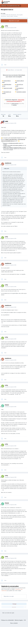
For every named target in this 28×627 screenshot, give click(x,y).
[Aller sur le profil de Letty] (2, 26)
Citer (5, 64)
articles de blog (15, 103)
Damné (7, 405)
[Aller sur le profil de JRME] (2, 122)
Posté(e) (10, 27)
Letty (4, 13)
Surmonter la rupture (21, 91)
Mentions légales (19, 620)
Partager (14, 603)
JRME (6, 121)
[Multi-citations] (2, 65)
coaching (15, 105)
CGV (25, 620)
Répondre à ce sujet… (9, 596)
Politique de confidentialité (7, 620)
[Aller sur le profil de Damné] (2, 405)
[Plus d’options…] (25, 27)
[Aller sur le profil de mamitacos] (2, 164)
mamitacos (8, 163)
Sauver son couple (8, 88)
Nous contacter (14, 623)
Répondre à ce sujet (14, 20)
